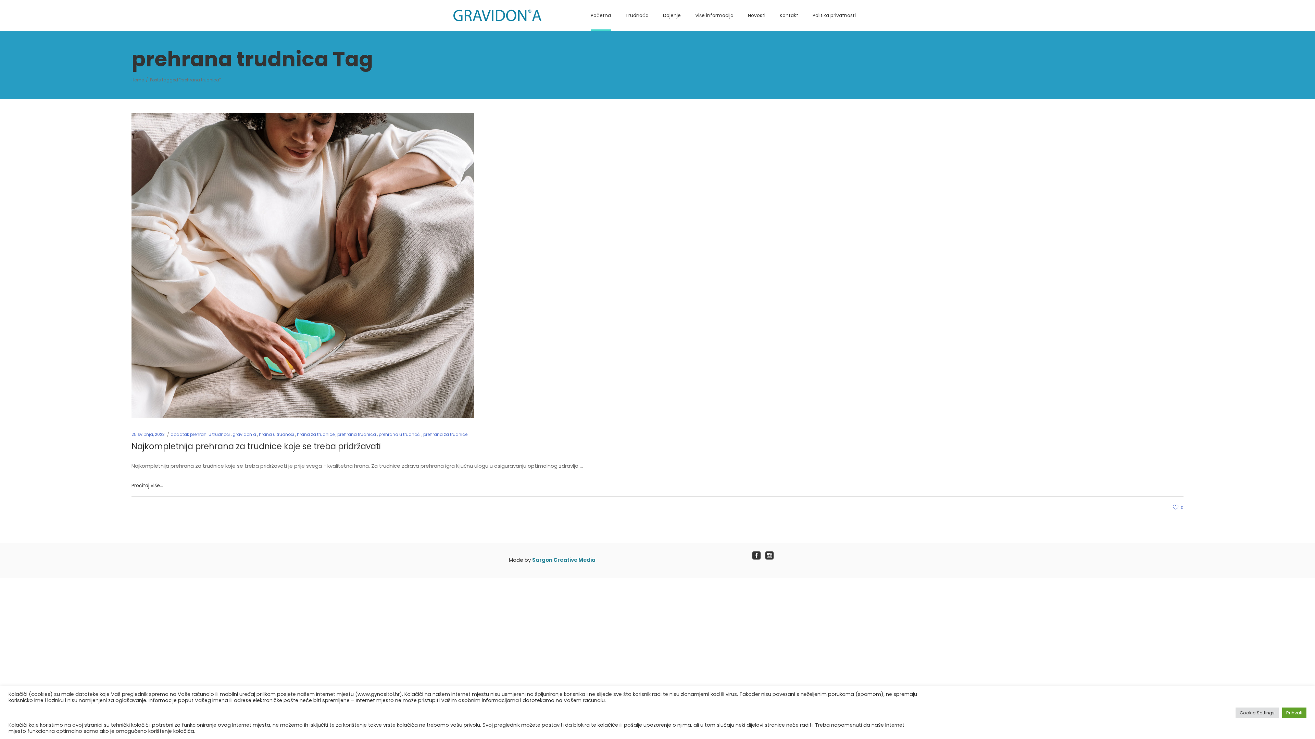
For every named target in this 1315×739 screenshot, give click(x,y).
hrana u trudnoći (276, 434)
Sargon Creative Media (564, 559)
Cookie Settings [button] (1257, 713)
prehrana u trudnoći (400, 434)
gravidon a (244, 434)
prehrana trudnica (356, 434)
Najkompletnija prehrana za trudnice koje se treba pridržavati (256, 446)
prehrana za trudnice (445, 434)
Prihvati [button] (1294, 713)
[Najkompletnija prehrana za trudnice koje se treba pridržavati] (303, 265)
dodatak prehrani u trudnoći (200, 434)
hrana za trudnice (316, 434)
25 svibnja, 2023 (148, 434)
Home (138, 80)
